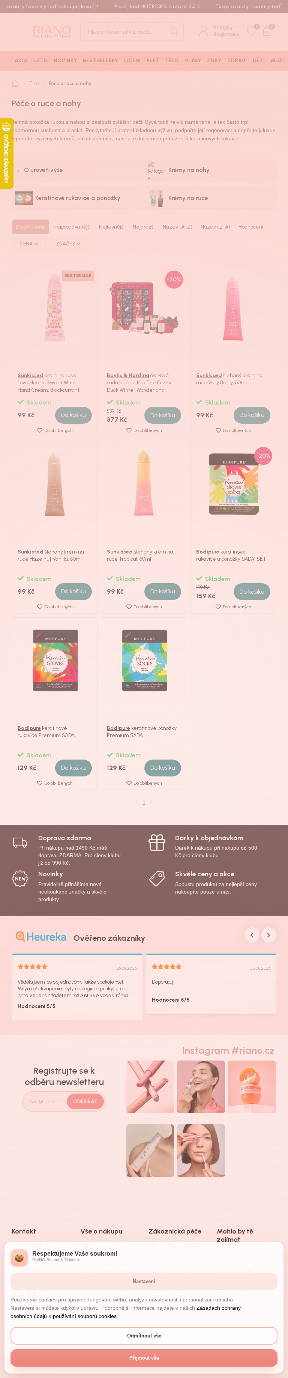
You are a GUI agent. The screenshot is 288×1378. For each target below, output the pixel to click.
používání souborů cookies (85, 1316)
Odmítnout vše (144, 1336)
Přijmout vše (144, 1358)
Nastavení (144, 1281)
